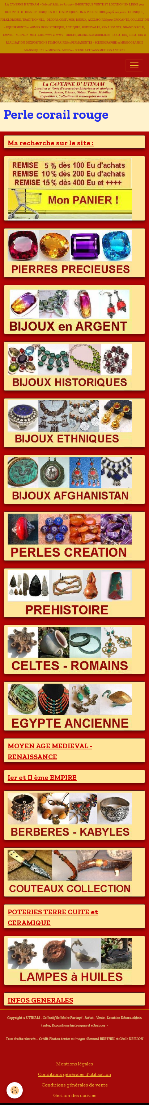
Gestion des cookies (74, 1095)
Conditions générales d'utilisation (74, 1074)
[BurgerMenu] (134, 65)
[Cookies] (15, 1090)
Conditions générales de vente (75, 1085)
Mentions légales (74, 1064)
